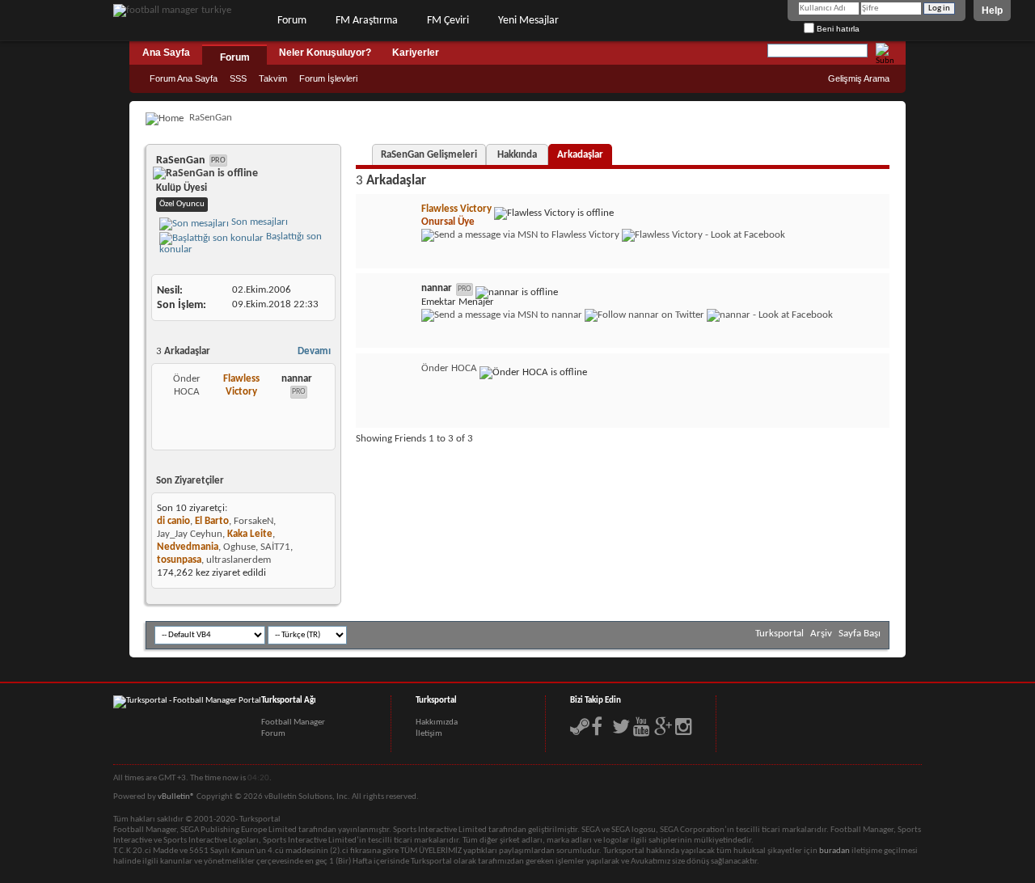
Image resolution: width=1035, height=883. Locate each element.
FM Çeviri (448, 21)
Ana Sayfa (166, 52)
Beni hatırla (837, 28)
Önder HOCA (449, 368)
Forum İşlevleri (328, 78)
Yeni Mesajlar (528, 21)
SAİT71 (275, 547)
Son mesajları (258, 222)
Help (992, 10)
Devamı (314, 351)
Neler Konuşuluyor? (325, 52)
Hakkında (517, 155)
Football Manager (293, 722)
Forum (291, 21)
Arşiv (821, 633)
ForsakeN (253, 521)
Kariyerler (415, 52)
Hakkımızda (437, 722)
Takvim (273, 78)
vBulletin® (176, 796)
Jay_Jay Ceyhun (189, 534)
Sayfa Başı (860, 633)
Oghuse (239, 547)
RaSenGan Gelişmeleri (429, 155)
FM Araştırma (367, 21)
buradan (834, 851)
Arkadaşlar (580, 155)
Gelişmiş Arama (858, 78)
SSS (238, 78)
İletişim (429, 733)
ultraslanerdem (238, 560)
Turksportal (779, 633)
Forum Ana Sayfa (184, 78)
